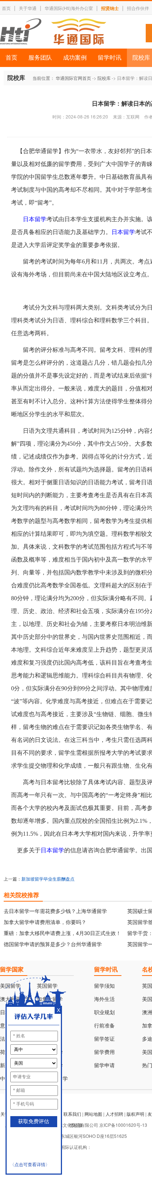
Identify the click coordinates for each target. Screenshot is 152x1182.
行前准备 (104, 1026)
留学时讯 (109, 57)
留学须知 (104, 986)
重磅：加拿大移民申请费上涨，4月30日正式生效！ (62, 933)
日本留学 (34, 219)
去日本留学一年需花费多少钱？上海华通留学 (55, 910)
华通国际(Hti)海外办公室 (69, 8)
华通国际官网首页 (73, 78)
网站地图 (93, 1114)
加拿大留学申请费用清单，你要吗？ (45, 922)
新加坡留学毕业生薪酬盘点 (48, 878)
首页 (6, 8)
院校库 (104, 78)
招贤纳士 (110, 8)
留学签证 (104, 1039)
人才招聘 (114, 1114)
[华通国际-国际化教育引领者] (53, 31)
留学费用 (104, 1052)
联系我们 (72, 1114)
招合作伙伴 (138, 8)
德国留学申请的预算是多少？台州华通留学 (53, 944)
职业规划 (104, 1012)
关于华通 (28, 8)
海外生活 (104, 999)
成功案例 (75, 57)
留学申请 (104, 1065)
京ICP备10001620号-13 (123, 1125)
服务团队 (40, 57)
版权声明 (135, 1114)
